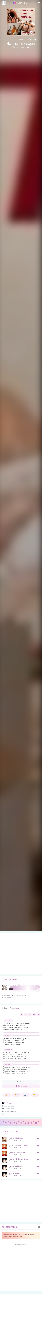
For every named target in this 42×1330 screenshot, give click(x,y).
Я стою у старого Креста (19, 1145)
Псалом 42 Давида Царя (18, 1159)
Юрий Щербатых (21, 47)
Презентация (15, 1008)
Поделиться (22, 1086)
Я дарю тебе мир (15, 1166)
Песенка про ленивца (17, 1152)
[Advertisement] (21, 954)
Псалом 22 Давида (16, 1138)
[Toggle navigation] (39, 2)
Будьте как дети (14, 1173)
